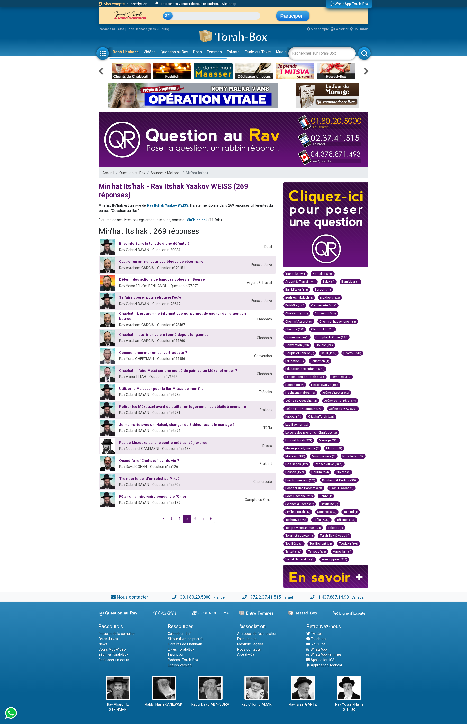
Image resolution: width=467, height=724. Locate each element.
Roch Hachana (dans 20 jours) (148, 29)
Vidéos (150, 52)
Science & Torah (299, 504)
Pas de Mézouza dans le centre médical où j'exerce (163, 443)
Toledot (335, 528)
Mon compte (113, 4)
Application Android (326, 665)
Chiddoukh (322, 329)
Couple (324, 345)
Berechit (323, 289)
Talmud (350, 512)
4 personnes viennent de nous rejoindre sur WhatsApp (198, 4)
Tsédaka (348, 543)
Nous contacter (132, 597)
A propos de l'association (257, 634)
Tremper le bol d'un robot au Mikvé (149, 479)
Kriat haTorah (321, 416)
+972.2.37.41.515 (264, 597)
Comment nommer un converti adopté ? (153, 353)
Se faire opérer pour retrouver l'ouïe (150, 298)
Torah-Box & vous (334, 535)
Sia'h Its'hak (197, 220)
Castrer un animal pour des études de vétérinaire (161, 262)
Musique (283, 52)
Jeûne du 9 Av (343, 408)
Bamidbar (350, 281)
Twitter (316, 634)
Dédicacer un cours (114, 660)
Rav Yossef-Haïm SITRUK (349, 707)
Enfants (233, 52)
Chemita (294, 329)
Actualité (322, 274)
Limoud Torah (298, 440)
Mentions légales (250, 644)
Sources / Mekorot (165, 173)
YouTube (317, 644)
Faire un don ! (247, 639)
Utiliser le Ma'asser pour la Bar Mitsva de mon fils (161, 389)
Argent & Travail (300, 281)
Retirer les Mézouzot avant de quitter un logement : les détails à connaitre (182, 407)
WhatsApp (318, 649)
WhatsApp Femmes (325, 655)
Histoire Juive (324, 385)
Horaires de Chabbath (185, 644)
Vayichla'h (342, 551)
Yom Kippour (334, 559)
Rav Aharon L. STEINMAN (118, 707)
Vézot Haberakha (299, 559)
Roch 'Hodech (341, 488)
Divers (352, 353)
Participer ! (292, 16)
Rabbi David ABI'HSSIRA (210, 704)
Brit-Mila (294, 305)
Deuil (328, 353)
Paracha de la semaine (117, 634)
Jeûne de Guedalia (301, 400)
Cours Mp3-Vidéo (112, 649)
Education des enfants (304, 369)
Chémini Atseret (299, 321)
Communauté (297, 337)
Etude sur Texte (257, 52)
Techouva (295, 520)
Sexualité (329, 504)
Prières (343, 472)
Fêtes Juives (108, 639)
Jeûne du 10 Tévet (340, 400)
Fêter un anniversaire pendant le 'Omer (152, 497)
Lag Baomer (296, 424)
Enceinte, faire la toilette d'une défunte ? (154, 244)
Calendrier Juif (179, 634)
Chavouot (325, 313)
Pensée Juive (328, 464)
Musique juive (323, 456)
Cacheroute (323, 305)
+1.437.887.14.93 (332, 597)
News (103, 644)
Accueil (108, 173)
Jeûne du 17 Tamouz (303, 408)
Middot (334, 448)
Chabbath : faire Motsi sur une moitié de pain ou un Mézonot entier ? (178, 371)
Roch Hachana (126, 52)
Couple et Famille (299, 353)
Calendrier (340, 29)
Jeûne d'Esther (335, 392)
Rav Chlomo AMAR (257, 704)
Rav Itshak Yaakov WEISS (167, 205)
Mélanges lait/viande (302, 448)
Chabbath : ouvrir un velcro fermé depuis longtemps (163, 335)
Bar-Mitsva (296, 289)
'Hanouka (295, 274)
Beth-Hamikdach (299, 297)
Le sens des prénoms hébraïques (311, 432)
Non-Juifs (353, 456)
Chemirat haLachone (337, 321)
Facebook (318, 639)
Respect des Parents (304, 488)
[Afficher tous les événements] (156, 3)
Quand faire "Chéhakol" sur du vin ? (149, 461)
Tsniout (317, 551)
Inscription (138, 4)
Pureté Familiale (300, 480)
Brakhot (330, 297)
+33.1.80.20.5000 (194, 597)
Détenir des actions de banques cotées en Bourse (162, 280)
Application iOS (322, 660)
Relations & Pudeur (339, 480)
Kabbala (293, 416)
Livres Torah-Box (181, 649)
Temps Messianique (303, 528)
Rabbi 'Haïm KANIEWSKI (164, 704)
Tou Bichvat (320, 543)
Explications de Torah (305, 377)
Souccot (326, 512)
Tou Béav (294, 543)
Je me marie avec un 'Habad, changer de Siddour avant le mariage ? (177, 425)
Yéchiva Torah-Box (113, 655)
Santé (326, 496)
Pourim (320, 472)
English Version (180, 665)
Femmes (214, 52)
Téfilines (345, 520)
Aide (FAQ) (245, 655)
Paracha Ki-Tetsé (112, 29)
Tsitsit (293, 551)
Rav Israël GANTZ (303, 704)
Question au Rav (174, 52)
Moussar (295, 456)
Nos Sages (296, 464)
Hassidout (294, 385)
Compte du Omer (331, 337)
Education (294, 361)
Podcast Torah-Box (183, 660)
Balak (328, 281)
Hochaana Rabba (300, 392)
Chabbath (296, 313)
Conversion (297, 345)
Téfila (321, 520)
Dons (197, 52)
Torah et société (299, 535)
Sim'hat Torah (297, 512)
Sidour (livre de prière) (185, 639)
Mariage (328, 440)
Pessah (295, 472)
